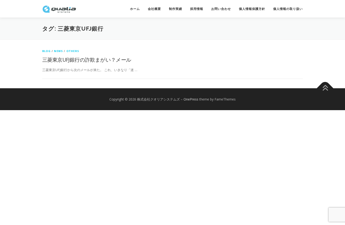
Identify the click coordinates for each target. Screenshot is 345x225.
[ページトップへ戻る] (325, 88)
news (58, 51)
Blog (46, 51)
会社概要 (154, 9)
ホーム (135, 9)
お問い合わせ (221, 9)
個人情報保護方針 (252, 9)
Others (72, 51)
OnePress (191, 99)
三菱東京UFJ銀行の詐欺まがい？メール (86, 59)
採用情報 (196, 9)
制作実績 (175, 9)
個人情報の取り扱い (288, 9)
